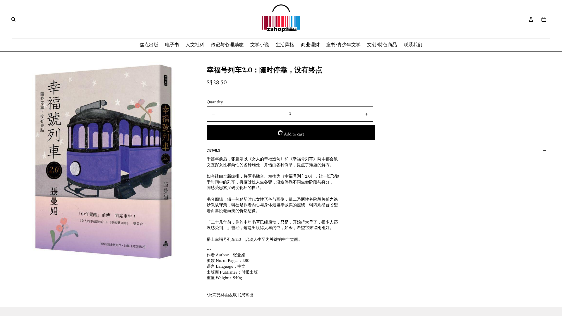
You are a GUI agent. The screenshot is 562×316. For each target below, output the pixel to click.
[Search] (13, 19)
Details (213, 150)
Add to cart (293, 135)
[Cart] (543, 19)
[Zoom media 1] (104, 161)
